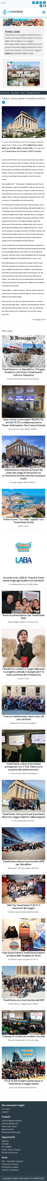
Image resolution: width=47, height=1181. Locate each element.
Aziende (5, 1143)
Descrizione (5, 93)
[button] (44, 5)
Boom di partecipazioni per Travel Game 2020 (23, 617)
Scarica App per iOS (10, 1123)
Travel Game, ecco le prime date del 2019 (23, 1000)
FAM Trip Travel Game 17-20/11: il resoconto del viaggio (23, 906)
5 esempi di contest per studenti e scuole (23, 1036)
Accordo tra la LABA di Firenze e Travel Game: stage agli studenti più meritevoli (23, 579)
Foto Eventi (15, 93)
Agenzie (5, 1141)
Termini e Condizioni (10, 1170)
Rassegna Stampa (33, 93)
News (23, 93)
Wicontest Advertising (11, 1132)
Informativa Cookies (10, 1167)
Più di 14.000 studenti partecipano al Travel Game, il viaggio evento (23, 1082)
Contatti (5, 1112)
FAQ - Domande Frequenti (12, 1161)
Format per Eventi (9, 1126)
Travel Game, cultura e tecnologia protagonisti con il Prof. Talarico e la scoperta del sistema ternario (23, 766)
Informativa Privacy (10, 1164)
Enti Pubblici (7, 1146)
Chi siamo (6, 1109)
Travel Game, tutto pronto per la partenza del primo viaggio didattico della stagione (23, 815)
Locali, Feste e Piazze (11, 1149)
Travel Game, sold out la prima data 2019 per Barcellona (23, 863)
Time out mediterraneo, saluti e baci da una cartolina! (23, 718)
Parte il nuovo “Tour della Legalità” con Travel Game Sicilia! (23, 521)
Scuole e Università (10, 1152)
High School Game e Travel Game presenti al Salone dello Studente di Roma (23, 954)
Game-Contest (8, 1129)
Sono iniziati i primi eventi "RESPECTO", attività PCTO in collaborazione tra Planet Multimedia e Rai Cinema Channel (23, 422)
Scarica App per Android (11, 1120)
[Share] (3, 102)
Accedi (3, 2)
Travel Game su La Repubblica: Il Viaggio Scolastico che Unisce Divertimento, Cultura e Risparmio (23, 372)
